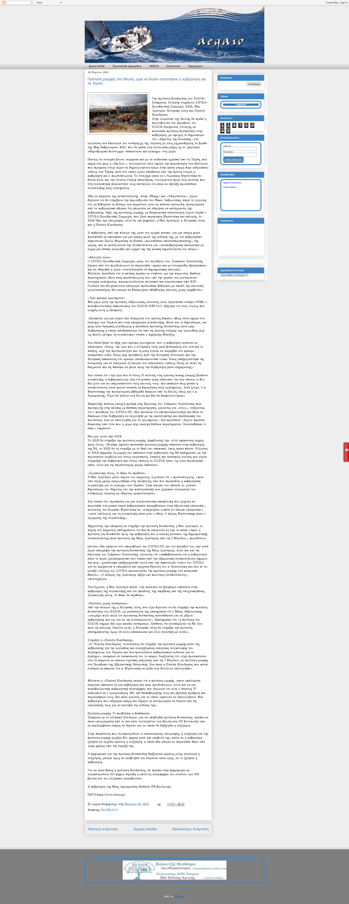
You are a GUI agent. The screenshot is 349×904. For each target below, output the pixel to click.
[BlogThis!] (172, 804)
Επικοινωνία (173, 66)
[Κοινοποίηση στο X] (176, 804)
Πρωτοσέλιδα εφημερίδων (126, 66)
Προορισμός (228, 152)
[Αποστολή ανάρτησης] (159, 804)
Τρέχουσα (227, 146)
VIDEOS (154, 66)
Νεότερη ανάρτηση (103, 829)
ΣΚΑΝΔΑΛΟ (109, 810)
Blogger (179, 896)
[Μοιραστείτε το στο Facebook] (179, 804)
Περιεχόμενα (195, 66)
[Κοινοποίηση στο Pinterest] (183, 804)
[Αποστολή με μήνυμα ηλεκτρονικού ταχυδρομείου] (169, 804)
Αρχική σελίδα (97, 66)
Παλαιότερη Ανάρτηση (190, 829)
